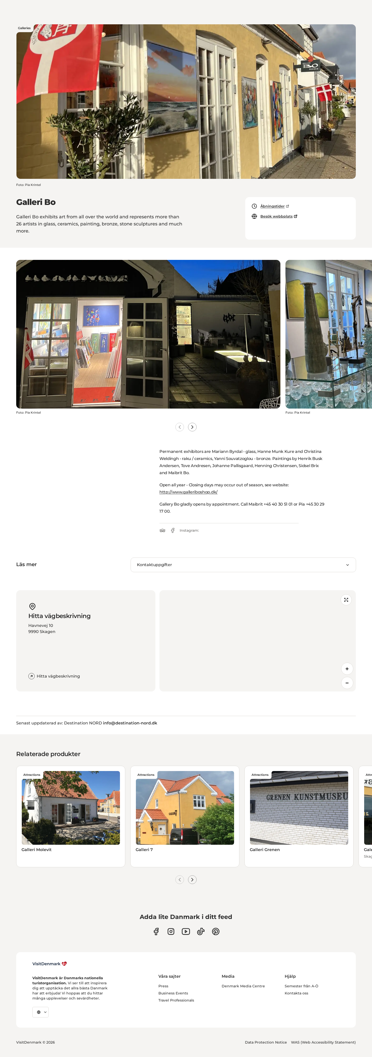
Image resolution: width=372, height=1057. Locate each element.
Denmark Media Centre (243, 986)
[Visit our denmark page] (156, 931)
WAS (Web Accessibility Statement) (323, 1042)
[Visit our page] (171, 931)
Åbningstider (272, 206)
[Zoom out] (347, 683)
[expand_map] (346, 599)
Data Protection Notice (266, 1042)
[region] (257, 640)
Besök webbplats (276, 216)
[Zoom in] (347, 669)
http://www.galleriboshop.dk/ (188, 492)
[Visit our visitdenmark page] (185, 931)
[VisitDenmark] (49, 963)
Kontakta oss (296, 993)
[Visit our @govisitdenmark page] (200, 931)
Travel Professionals (176, 1000)
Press (163, 986)
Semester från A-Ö (301, 986)
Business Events (173, 993)
